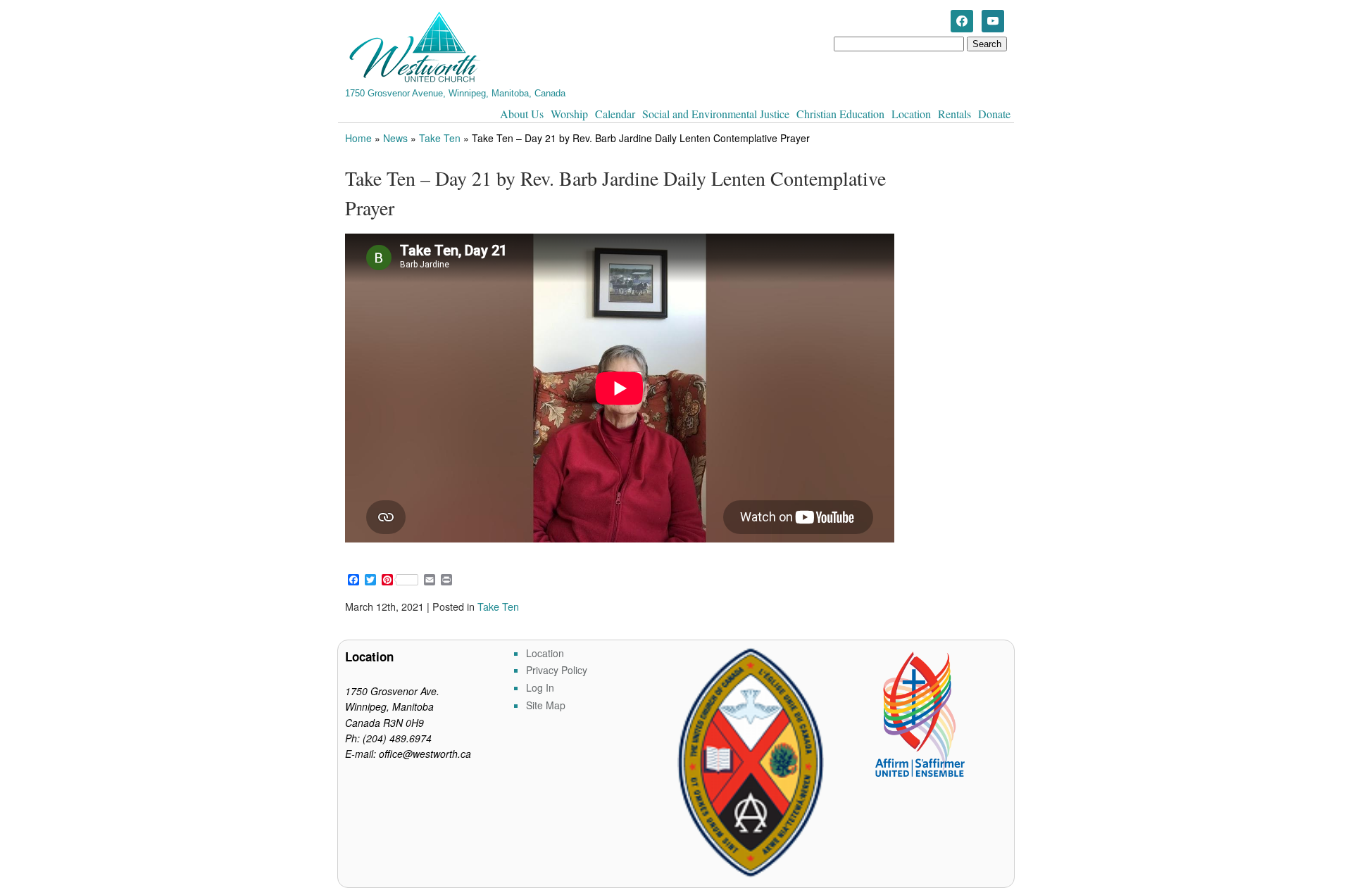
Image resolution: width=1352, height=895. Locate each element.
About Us (522, 113)
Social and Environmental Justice (715, 113)
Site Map (545, 705)
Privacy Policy (556, 670)
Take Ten (440, 138)
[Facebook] (962, 20)
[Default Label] (993, 20)
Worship (569, 113)
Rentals (954, 113)
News (395, 138)
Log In (540, 687)
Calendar (615, 113)
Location (911, 113)
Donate (994, 113)
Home (358, 138)
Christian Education (840, 113)
